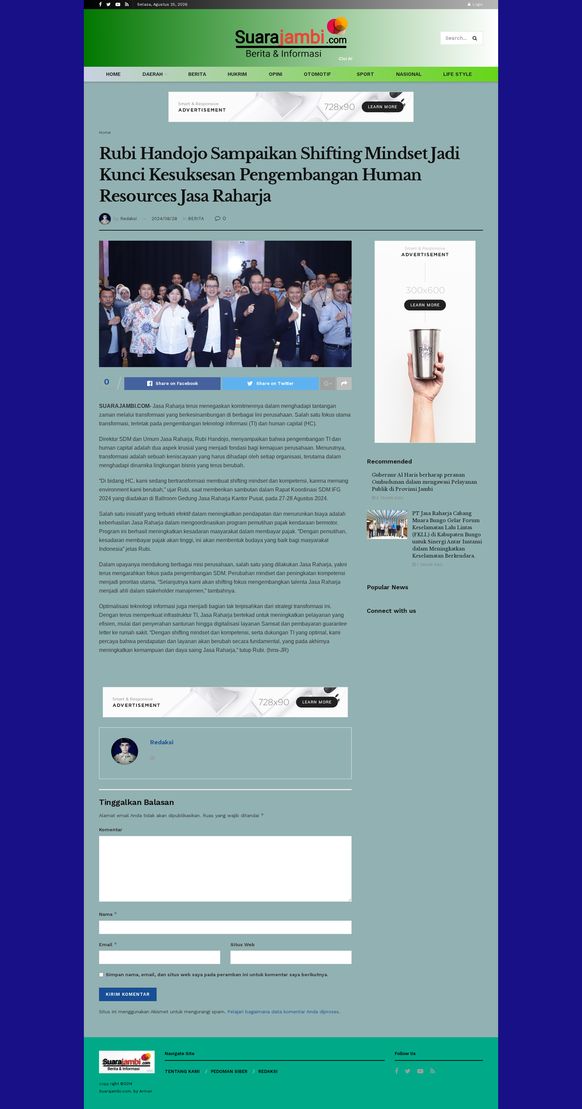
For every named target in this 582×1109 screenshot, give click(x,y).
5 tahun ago (389, 498)
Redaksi (128, 218)
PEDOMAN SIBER (229, 1071)
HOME (113, 74)
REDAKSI (268, 1071)
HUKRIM (237, 74)
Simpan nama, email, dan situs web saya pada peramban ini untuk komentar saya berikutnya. (217, 974)
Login (477, 4)
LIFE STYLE (457, 74)
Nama (108, 914)
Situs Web (242, 944)
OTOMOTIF (317, 74)
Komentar (110, 829)
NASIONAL (409, 74)
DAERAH (152, 74)
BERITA (197, 74)
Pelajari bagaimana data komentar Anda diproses (283, 1011)
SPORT (365, 74)
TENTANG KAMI (182, 1071)
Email (108, 944)
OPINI (275, 74)
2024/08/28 (164, 218)
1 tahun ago (429, 564)
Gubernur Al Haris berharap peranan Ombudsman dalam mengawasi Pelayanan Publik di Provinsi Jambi (424, 482)
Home (105, 132)
